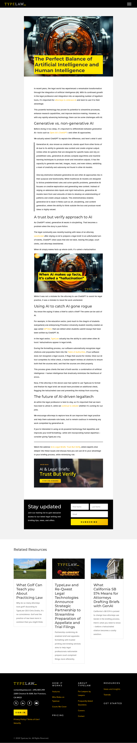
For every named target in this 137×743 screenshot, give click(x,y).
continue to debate (70, 405)
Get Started (113, 703)
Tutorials (107, 694)
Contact (81, 716)
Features (56, 691)
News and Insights (112, 689)
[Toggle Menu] (129, 4)
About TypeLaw (84, 684)
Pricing (58, 715)
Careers (81, 710)
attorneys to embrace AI (65, 100)
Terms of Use (33, 719)
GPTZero (48, 328)
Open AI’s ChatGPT (58, 132)
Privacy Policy (20, 719)
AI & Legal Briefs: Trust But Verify (65, 446)
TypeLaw (55, 338)
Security (17, 723)
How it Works (57, 684)
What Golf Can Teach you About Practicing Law (29, 591)
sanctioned (39, 236)
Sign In (21, 712)
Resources (112, 683)
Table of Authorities (76, 352)
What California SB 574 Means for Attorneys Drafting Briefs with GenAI (106, 595)
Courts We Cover (59, 706)
